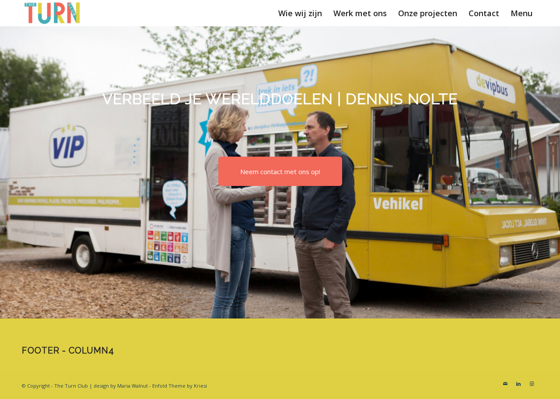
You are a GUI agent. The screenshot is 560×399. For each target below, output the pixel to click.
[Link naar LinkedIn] (518, 383)
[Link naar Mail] (505, 383)
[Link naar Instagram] (531, 383)
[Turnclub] (52, 13)
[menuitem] (300, 13)
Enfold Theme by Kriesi (179, 385)
